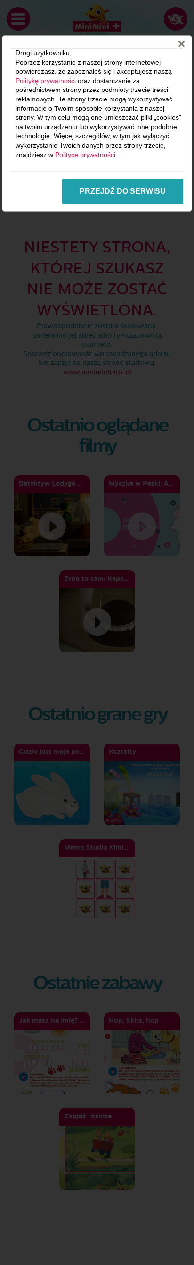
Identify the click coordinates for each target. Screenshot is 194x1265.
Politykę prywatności (46, 80)
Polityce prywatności (85, 154)
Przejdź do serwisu (123, 191)
